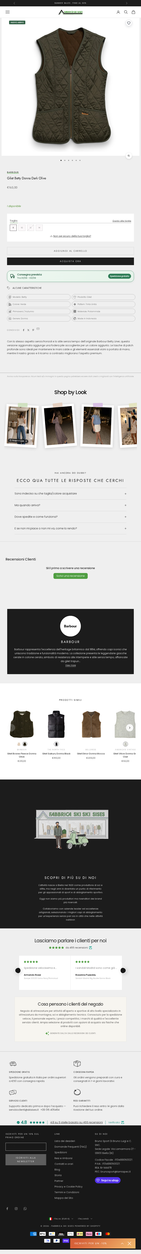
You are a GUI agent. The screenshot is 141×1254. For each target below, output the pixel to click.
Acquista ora (70, 261)
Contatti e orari (64, 1164)
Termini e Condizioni (67, 1192)
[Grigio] (125, 744)
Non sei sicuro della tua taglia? (72, 236)
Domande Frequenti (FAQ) (71, 1146)
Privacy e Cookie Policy (69, 1186)
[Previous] (11, 728)
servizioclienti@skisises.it (24, 1109)
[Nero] (56, 744)
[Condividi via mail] (38, 329)
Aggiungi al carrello (70, 251)
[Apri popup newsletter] (122, 1243)
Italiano (83, 1218)
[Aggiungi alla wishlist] (129, 23)
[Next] (129, 728)
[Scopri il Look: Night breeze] (59, 426)
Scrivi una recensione (70, 576)
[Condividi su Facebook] (23, 330)
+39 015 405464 (50, 1109)
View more (70, 665)
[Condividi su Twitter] (28, 330)
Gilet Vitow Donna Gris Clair (125, 755)
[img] (56, 948)
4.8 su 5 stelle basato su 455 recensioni (76, 1122)
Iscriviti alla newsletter (26, 1159)
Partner (59, 1181)
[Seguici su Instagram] (16, 1208)
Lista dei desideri (65, 1141)
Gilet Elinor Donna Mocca (91, 753)
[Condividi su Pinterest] (33, 330)
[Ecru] (19, 744)
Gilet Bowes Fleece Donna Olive (21, 755)
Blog (57, 1169)
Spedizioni (61, 1152)
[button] (17, 970)
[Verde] (24, 744)
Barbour (13, 172)
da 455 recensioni (77, 947)
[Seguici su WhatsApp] (25, 1208)
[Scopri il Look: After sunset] (97, 426)
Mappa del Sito (64, 1198)
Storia (58, 1175)
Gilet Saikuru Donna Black (56, 753)
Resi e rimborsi (63, 1158)
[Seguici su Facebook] (7, 1208)
